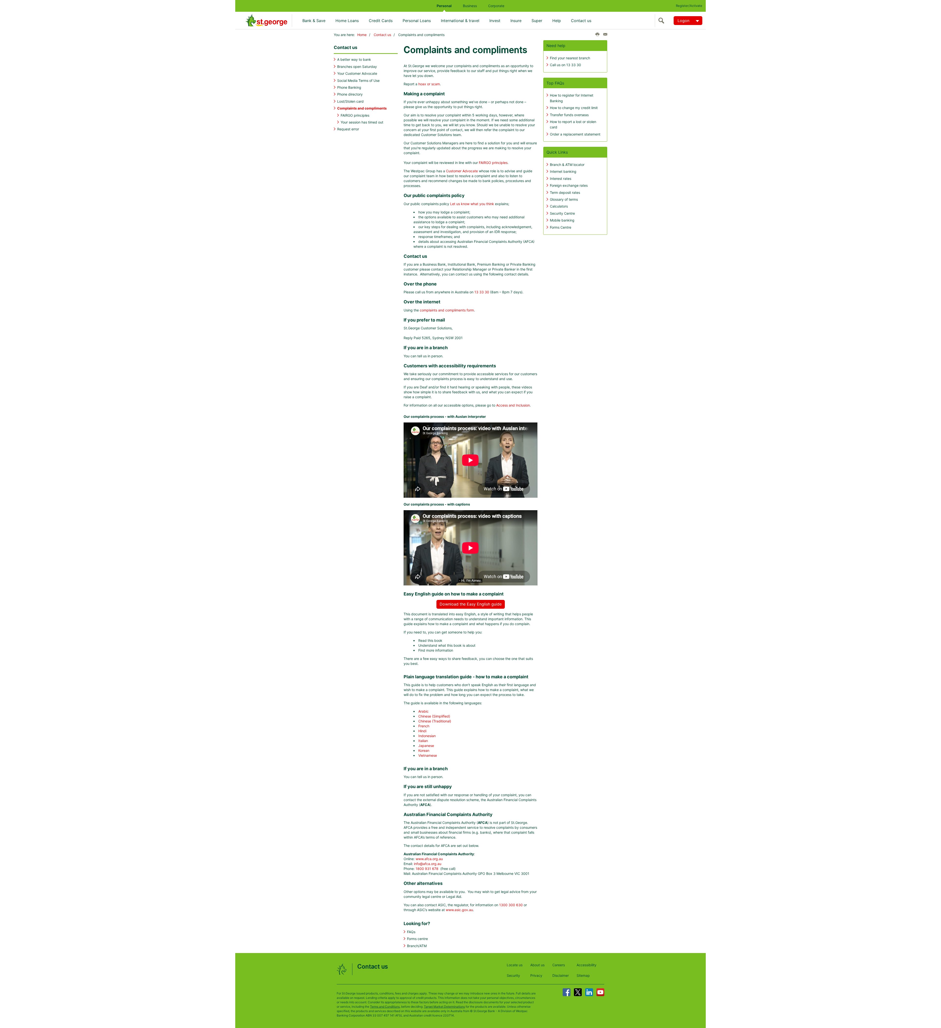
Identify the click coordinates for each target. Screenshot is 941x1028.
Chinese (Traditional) (434, 721)
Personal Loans (417, 20)
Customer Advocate (462, 171)
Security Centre (562, 213)
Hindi (422, 731)
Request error (348, 129)
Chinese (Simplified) (434, 716)
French (423, 726)
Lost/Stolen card (350, 101)
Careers (558, 965)
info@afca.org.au (427, 864)
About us (537, 965)
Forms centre (417, 939)
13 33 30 (481, 292)
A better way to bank (354, 59)
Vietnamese (427, 755)
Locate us (514, 965)
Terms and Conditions (385, 1006)
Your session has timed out (362, 122)
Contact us (581, 20)
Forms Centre (560, 227)
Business (470, 6)
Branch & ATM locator (567, 164)
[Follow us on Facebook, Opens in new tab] (566, 992)
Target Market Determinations (444, 1006)
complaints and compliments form (447, 310)
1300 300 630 (511, 905)
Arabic (423, 711)
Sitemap (583, 975)
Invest (494, 20)
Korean (423, 750)
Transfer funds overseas (569, 115)
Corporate (496, 6)
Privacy (536, 975)
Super (537, 20)
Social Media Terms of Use (358, 80)
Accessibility (586, 965)
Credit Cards (381, 20)
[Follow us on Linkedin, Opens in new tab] (589, 992)
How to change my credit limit (574, 108)
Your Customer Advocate (357, 73)
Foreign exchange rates (569, 185)
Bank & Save (313, 20)
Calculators (559, 206)
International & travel (460, 20)
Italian (423, 741)
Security (513, 975)
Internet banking (563, 171)
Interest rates (560, 178)
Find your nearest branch (570, 58)
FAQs (411, 932)
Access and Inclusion (513, 405)
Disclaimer (560, 975)
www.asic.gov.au (459, 910)
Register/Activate (689, 6)
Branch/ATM (417, 946)
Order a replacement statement (575, 134)
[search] (662, 20)
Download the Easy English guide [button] (471, 604)
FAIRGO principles (355, 115)
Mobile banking (562, 220)
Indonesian (427, 736)
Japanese (426, 745)
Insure (515, 20)
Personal (444, 6)
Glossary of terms (564, 199)
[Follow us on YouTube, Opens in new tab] (600, 992)
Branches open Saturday (357, 66)
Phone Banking (349, 87)
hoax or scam (429, 84)
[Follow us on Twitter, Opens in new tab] (578, 992)
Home (362, 35)
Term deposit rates (565, 192)
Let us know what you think (472, 204)
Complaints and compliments (362, 108)
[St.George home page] (269, 20)
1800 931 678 (427, 869)
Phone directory (350, 94)
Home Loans (347, 20)
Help (556, 20)
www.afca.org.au (429, 859)
